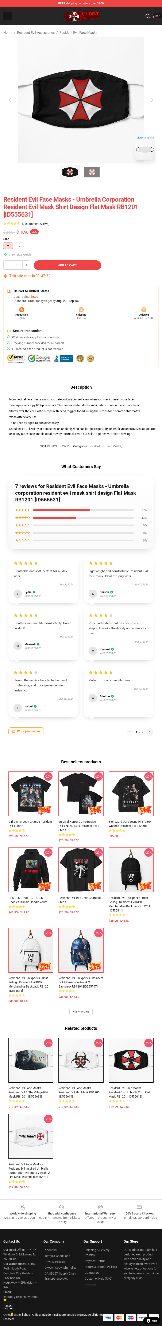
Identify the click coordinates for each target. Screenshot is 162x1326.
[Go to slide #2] (92, 172)
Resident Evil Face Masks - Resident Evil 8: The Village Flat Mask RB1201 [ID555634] (28, 1092)
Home (7, 33)
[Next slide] (152, 100)
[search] (147, 15)
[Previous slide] (9, 100)
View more (81, 1011)
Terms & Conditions (57, 1256)
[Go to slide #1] (70, 172)
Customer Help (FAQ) (98, 1278)
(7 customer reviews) (35, 224)
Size (6, 239)
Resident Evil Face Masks (78, 33)
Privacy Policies (55, 1261)
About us (51, 1250)
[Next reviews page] (150, 732)
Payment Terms (95, 1261)
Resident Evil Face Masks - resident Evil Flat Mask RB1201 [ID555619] (79, 1092)
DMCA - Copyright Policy (60, 1267)
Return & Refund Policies (101, 1266)
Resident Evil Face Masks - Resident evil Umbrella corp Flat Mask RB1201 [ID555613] (129, 1092)
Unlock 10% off (8, 1307)
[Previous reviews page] (129, 732)
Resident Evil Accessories (36, 33)
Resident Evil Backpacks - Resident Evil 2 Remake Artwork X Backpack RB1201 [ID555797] (80, 982)
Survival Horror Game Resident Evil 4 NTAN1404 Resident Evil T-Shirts (79, 826)
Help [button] (154, 1320)
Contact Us (92, 1272)
